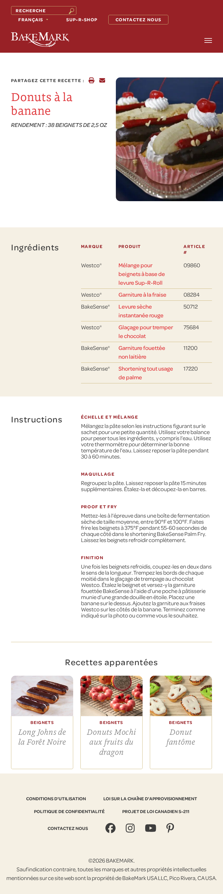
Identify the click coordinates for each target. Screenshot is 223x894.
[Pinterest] (170, 828)
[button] (208, 40)
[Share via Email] (102, 80)
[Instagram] (131, 828)
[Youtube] (151, 828)
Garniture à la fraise (142, 294)
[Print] (91, 80)
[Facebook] (111, 828)
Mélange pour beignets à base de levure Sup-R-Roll (141, 273)
